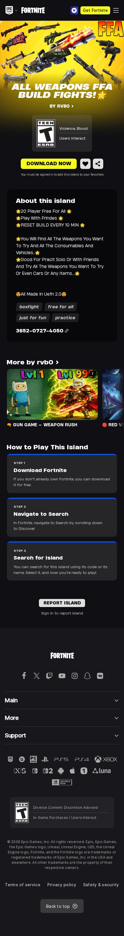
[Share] (98, 164)
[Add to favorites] (85, 164)
